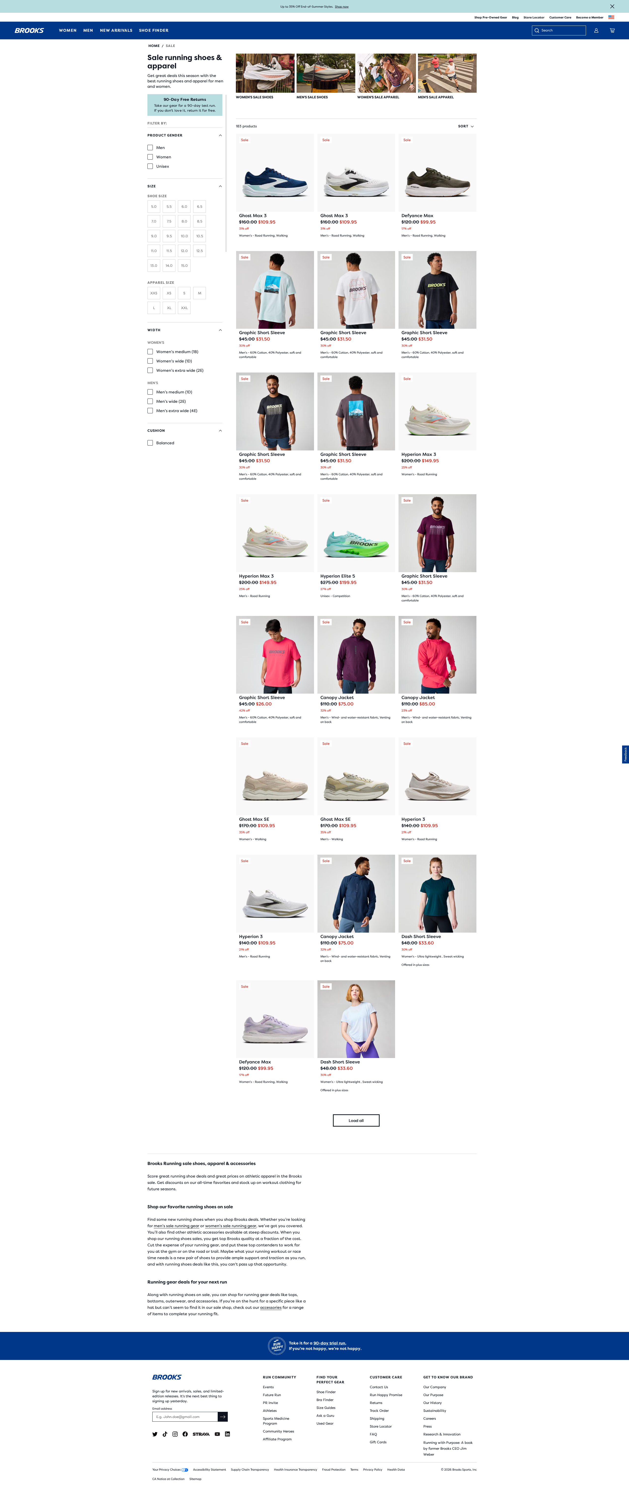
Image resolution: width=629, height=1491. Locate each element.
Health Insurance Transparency (295, 1469)
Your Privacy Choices (166, 1469)
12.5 (199, 251)
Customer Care (560, 17)
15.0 (184, 266)
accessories (271, 1307)
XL (169, 308)
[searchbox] (561, 31)
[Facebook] (185, 1434)
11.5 (169, 251)
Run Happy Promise (386, 1395)
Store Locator (534, 17)
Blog (515, 17)
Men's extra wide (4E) (176, 410)
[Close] (612, 6)
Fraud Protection (333, 1469)
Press (427, 1426)
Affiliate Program (277, 1439)
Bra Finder (324, 1400)
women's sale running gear (230, 1225)
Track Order (379, 1411)
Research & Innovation (441, 1434)
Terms (354, 1469)
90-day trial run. (330, 1343)
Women (163, 157)
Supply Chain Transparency (250, 1469)
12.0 (184, 251)
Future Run (272, 1395)
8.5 (199, 221)
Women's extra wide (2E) (179, 370)
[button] (625, 754)
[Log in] (596, 30)
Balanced (165, 443)
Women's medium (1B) (177, 351)
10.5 (199, 236)
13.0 (153, 266)
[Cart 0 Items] (612, 30)
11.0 (154, 251)
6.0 (184, 207)
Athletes (270, 1411)
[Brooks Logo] (192, 1378)
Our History (432, 1403)
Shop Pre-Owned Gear (490, 17)
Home (154, 46)
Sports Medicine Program (276, 1420)
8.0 (184, 221)
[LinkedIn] (227, 1434)
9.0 (154, 236)
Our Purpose (433, 1395)
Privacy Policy (372, 1469)
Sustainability (434, 1411)
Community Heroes (278, 1431)
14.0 (169, 266)
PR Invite (270, 1403)
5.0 (154, 207)
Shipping (377, 1418)
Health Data (396, 1469)
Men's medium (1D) (174, 392)
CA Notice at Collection (168, 1479)
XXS (153, 293)
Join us (335, 6)
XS (169, 293)
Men (160, 147)
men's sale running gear (176, 1225)
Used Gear (324, 1423)
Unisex (162, 166)
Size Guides (325, 1408)
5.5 (169, 207)
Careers (429, 1418)
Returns (376, 1403)
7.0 (153, 221)
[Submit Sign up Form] (223, 1417)
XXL (184, 308)
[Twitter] (154, 1434)
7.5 (169, 221)
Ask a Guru (325, 1415)
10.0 (184, 236)
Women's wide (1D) (174, 361)
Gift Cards (378, 1442)
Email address (162, 1408)
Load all (356, 1120)
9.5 (169, 236)
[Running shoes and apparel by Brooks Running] (29, 30)
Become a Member (589, 17)
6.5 (199, 207)
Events (268, 1387)
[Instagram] (175, 1434)
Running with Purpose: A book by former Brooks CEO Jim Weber (448, 1448)
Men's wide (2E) (171, 401)
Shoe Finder (326, 1392)
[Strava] (201, 1434)
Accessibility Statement (209, 1469)
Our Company (434, 1387)
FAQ (373, 1434)
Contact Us (379, 1387)
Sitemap (195, 1479)
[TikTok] (165, 1434)
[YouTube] (217, 1434)
